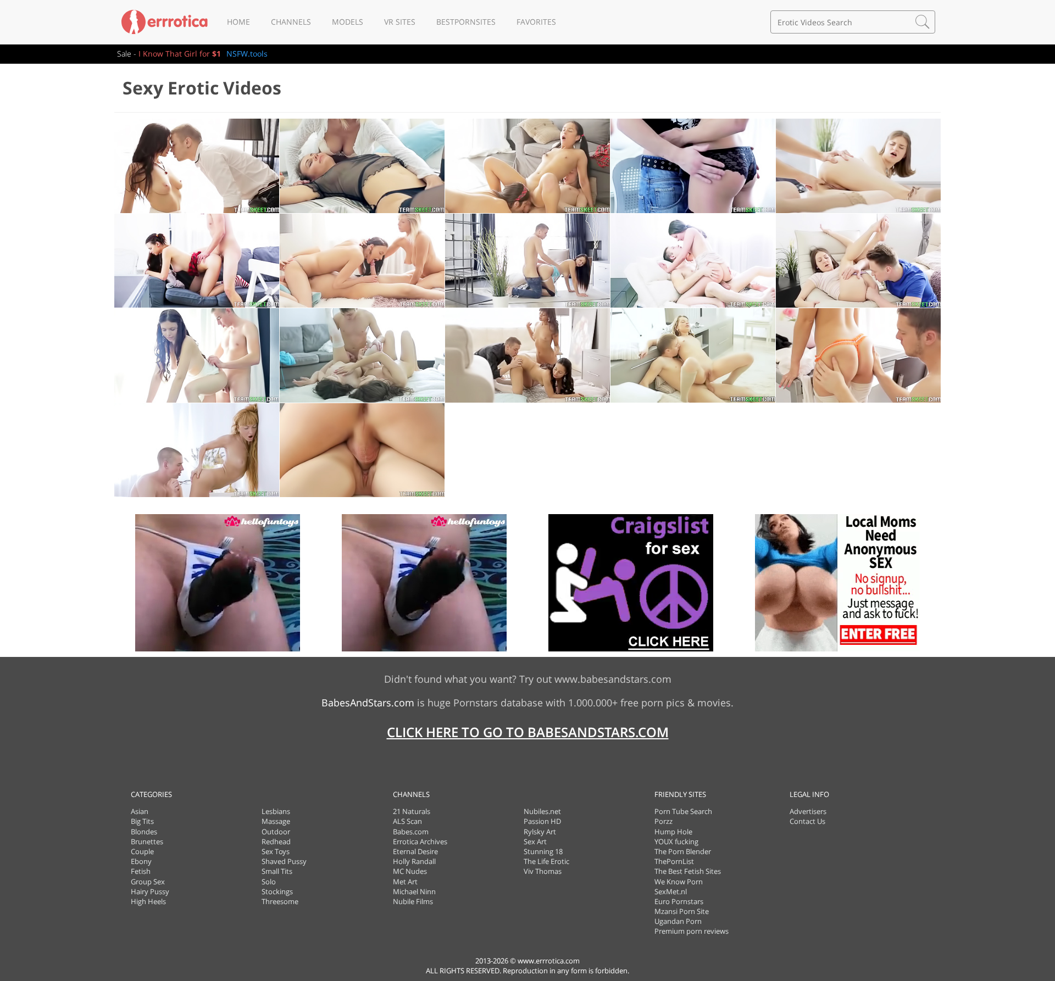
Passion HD (542, 821)
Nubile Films (413, 901)
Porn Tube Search (683, 811)
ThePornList (674, 861)
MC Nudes (410, 871)
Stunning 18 (543, 851)
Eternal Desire (415, 851)
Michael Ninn (414, 891)
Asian (139, 811)
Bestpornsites (466, 21)
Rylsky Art (540, 832)
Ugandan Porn (678, 921)
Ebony (141, 861)
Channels (291, 21)
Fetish (141, 871)
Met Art (405, 882)
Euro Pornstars (678, 901)
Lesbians (276, 811)
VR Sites (399, 21)
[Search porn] (922, 22)
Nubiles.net (542, 811)
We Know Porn (678, 882)
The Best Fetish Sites (687, 871)
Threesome (280, 901)
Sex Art (535, 841)
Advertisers (808, 811)
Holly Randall (414, 861)
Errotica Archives (420, 841)
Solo (269, 882)
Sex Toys (276, 851)
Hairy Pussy (150, 891)
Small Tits (277, 871)
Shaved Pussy (284, 861)
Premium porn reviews (691, 931)
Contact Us (807, 821)
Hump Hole (673, 832)
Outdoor (276, 832)
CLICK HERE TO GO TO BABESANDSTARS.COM (528, 732)
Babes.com (411, 832)
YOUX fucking (676, 841)
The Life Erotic (546, 861)
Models (347, 21)
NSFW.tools (247, 53)
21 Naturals (411, 811)
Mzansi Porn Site (681, 911)
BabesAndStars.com (367, 702)
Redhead (276, 841)
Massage (276, 821)
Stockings (277, 891)
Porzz (663, 821)
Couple (142, 851)
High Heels (148, 901)
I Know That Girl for (179, 53)
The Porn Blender (682, 851)
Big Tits (142, 821)
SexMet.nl (670, 891)
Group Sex (148, 882)
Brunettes (147, 841)
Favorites (536, 21)
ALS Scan (407, 821)
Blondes (144, 832)
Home (238, 21)
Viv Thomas (543, 871)
